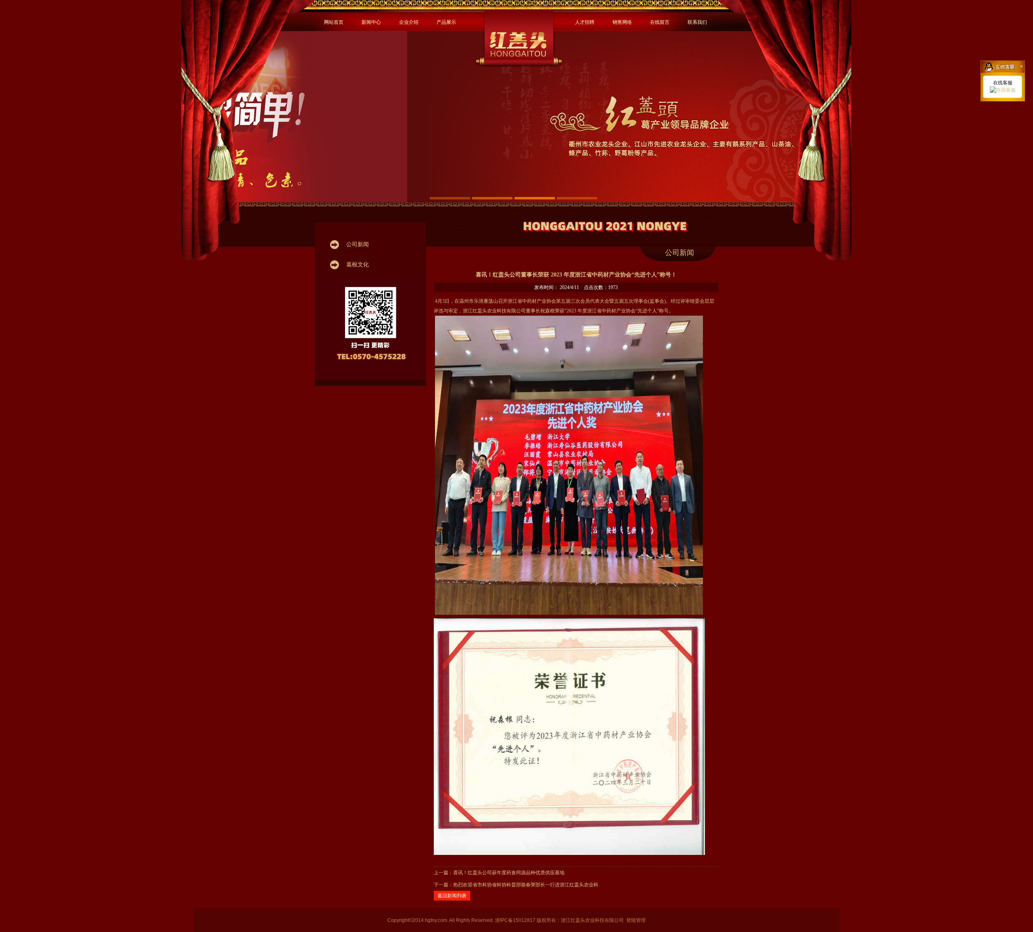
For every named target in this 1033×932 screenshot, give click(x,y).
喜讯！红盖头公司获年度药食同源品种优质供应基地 (509, 872)
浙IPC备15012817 (516, 920)
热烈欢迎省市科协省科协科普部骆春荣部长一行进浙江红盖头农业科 (525, 885)
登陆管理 (636, 920)
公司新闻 (679, 253)
